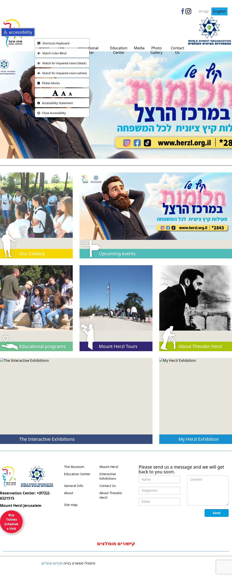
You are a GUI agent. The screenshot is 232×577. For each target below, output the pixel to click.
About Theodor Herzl (110, 495)
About (68, 493)
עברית (204, 11)
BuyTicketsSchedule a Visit (11, 522)
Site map (70, 505)
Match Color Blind (53, 53)
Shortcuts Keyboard (54, 43)
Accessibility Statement (56, 103)
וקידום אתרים (52, 563)
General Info (73, 486)
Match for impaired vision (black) (63, 63)
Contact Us (107, 486)
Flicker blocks (50, 83)
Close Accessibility (53, 113)
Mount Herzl (108, 467)
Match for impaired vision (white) (63, 73)
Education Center (77, 474)
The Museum (74, 467)
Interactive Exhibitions (107, 476)
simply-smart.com (23, 566)
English (219, 11)
